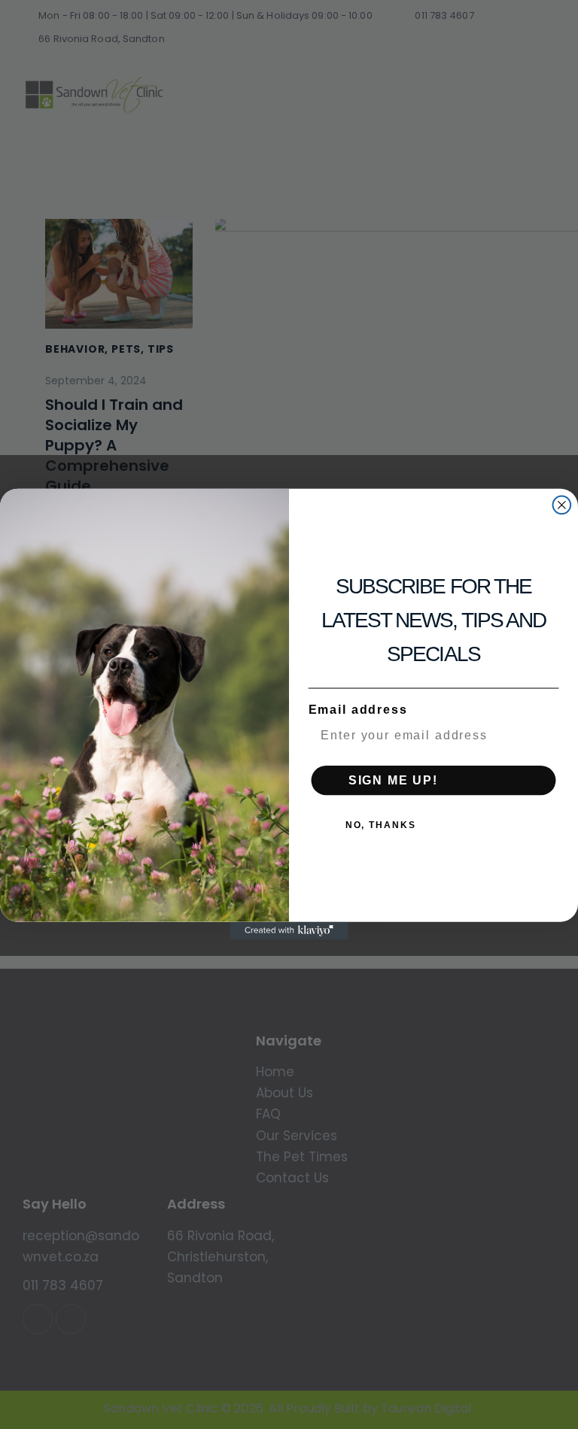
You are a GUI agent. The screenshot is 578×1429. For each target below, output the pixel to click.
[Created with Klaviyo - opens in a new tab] (289, 931)
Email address (358, 710)
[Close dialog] (562, 505)
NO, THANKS (380, 825)
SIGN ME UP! (393, 780)
